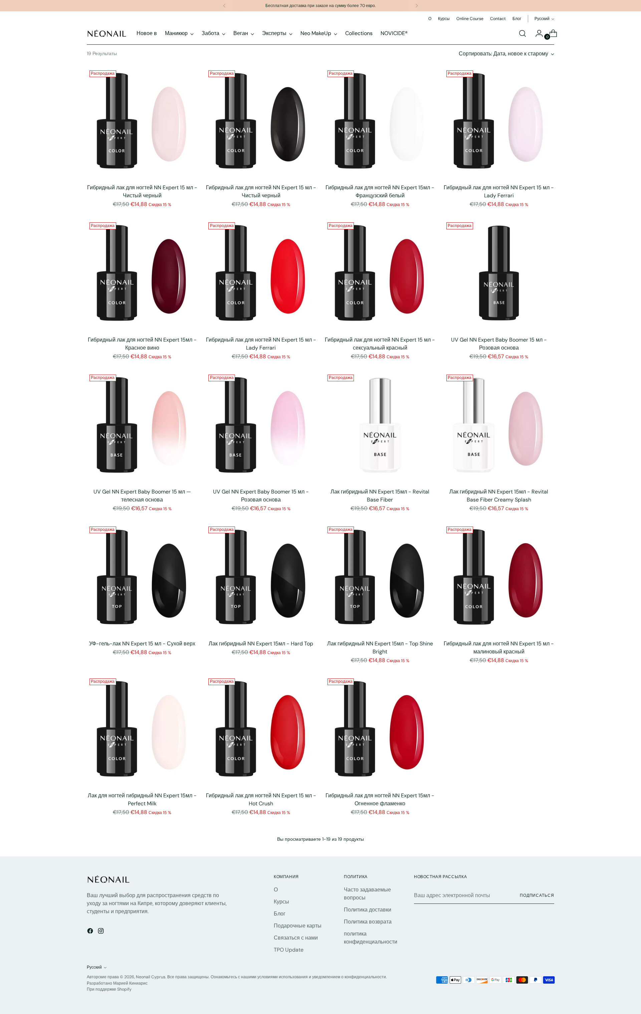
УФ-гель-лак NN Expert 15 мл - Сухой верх (142, 643)
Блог (279, 913)
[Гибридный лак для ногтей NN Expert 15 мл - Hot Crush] (261, 731)
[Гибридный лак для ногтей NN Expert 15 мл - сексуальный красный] (380, 275)
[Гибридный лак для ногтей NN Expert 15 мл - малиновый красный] (499, 579)
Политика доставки (367, 909)
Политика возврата (368, 921)
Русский (542, 18)
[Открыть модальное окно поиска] (522, 33)
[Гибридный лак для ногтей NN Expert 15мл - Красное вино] (142, 275)
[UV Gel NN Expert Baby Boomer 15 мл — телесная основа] (142, 427)
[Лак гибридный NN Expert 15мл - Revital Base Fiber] (380, 427)
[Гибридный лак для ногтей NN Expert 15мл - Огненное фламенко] (380, 731)
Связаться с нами (296, 937)
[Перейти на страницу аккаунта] (536, 33)
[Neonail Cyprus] (107, 33)
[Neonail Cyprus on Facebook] (91, 932)
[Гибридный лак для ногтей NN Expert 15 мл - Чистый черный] (142, 123)
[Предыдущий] (224, 5)
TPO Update (288, 949)
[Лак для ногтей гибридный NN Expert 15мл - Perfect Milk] (142, 731)
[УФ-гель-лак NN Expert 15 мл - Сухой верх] (142, 579)
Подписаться (537, 895)
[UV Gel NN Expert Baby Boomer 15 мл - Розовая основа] (499, 275)
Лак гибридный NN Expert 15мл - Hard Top (261, 643)
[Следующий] (416, 5)
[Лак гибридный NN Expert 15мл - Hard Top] (261, 579)
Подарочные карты (298, 925)
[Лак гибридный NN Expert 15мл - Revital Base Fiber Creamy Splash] (499, 427)
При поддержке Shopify (109, 989)
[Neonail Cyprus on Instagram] (101, 932)
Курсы (281, 901)
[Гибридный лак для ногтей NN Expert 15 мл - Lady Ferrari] (499, 123)
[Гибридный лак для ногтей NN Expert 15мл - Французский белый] (380, 123)
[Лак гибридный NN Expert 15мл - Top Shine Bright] (380, 579)
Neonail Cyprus (150, 977)
